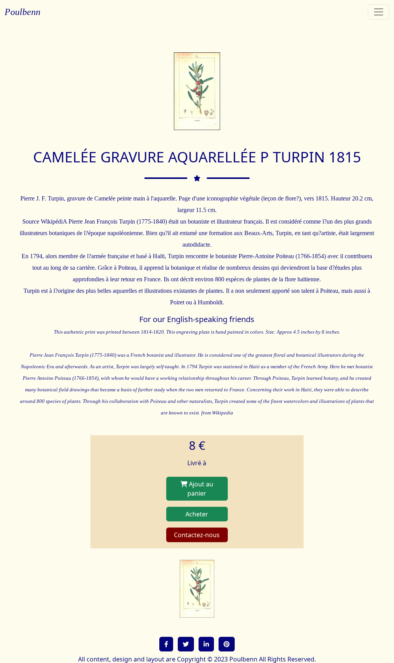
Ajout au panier (200, 489)
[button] (166, 644)
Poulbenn (22, 12)
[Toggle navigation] (378, 12)
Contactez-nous (197, 535)
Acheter (196, 514)
